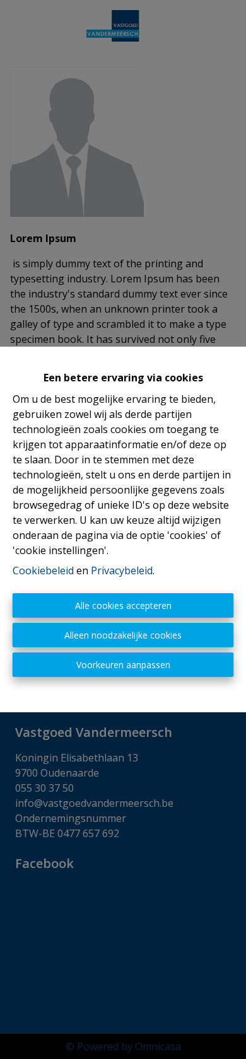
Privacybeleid (122, 570)
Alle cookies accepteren (123, 605)
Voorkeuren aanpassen (123, 665)
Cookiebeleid (43, 570)
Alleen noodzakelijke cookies (123, 635)
